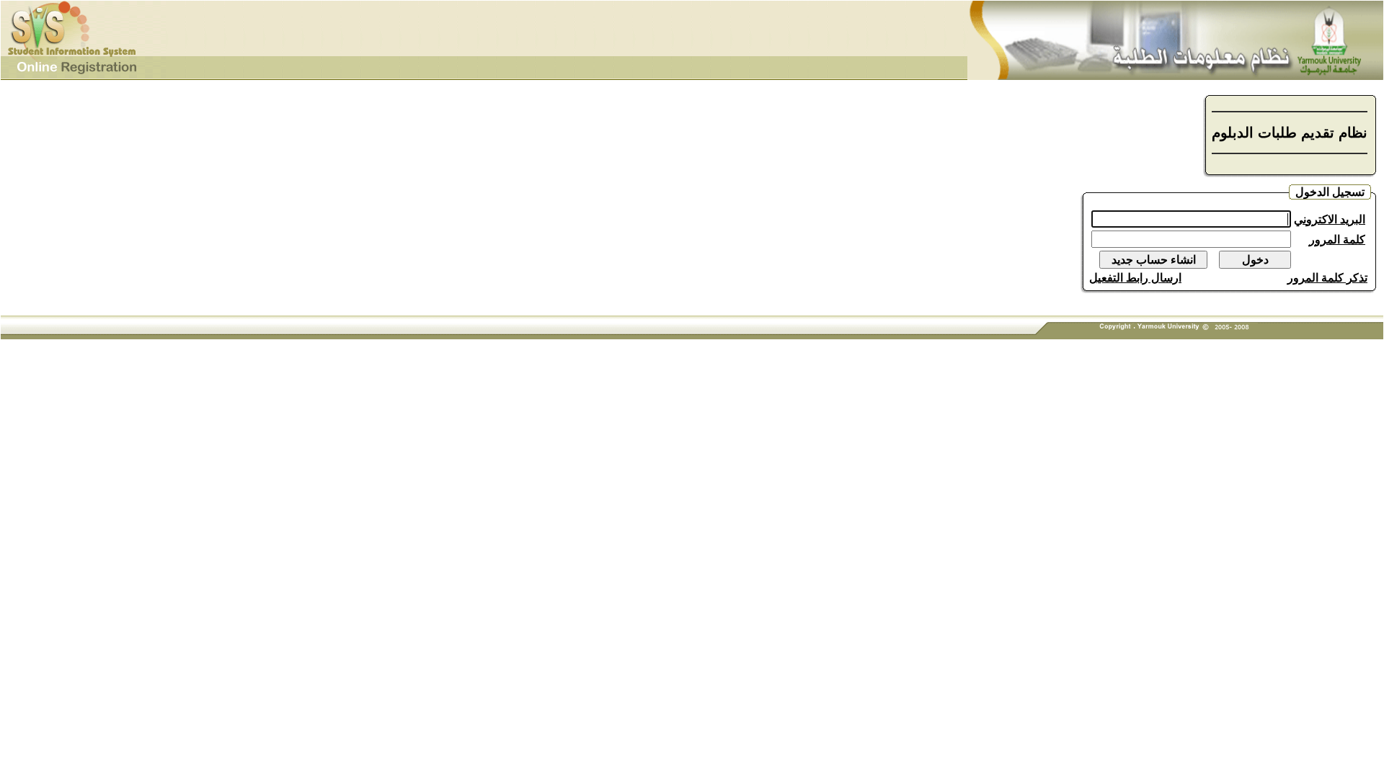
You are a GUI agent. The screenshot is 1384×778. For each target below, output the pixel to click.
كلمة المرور (1337, 239)
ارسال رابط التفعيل (1135, 278)
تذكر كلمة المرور (1327, 278)
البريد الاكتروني (1329, 219)
